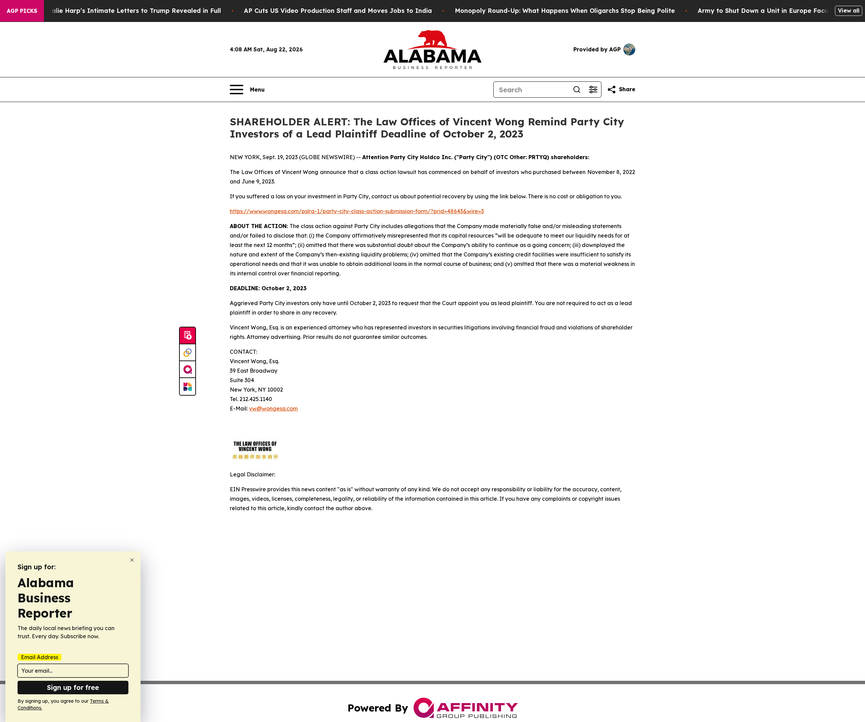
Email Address (39, 657)
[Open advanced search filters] (593, 89)
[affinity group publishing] (187, 369)
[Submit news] (187, 335)
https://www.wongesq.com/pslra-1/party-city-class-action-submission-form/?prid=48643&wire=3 (357, 211)
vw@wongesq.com (273, 408)
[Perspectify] (187, 352)
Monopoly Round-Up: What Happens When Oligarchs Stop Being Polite (565, 11)
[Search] (577, 89)
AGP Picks (22, 10)
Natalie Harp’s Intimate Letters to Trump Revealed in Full (130, 11)
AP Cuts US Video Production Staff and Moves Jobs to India (338, 11)
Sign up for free (73, 687)
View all (848, 10)
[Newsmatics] (187, 386)
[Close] (132, 560)
